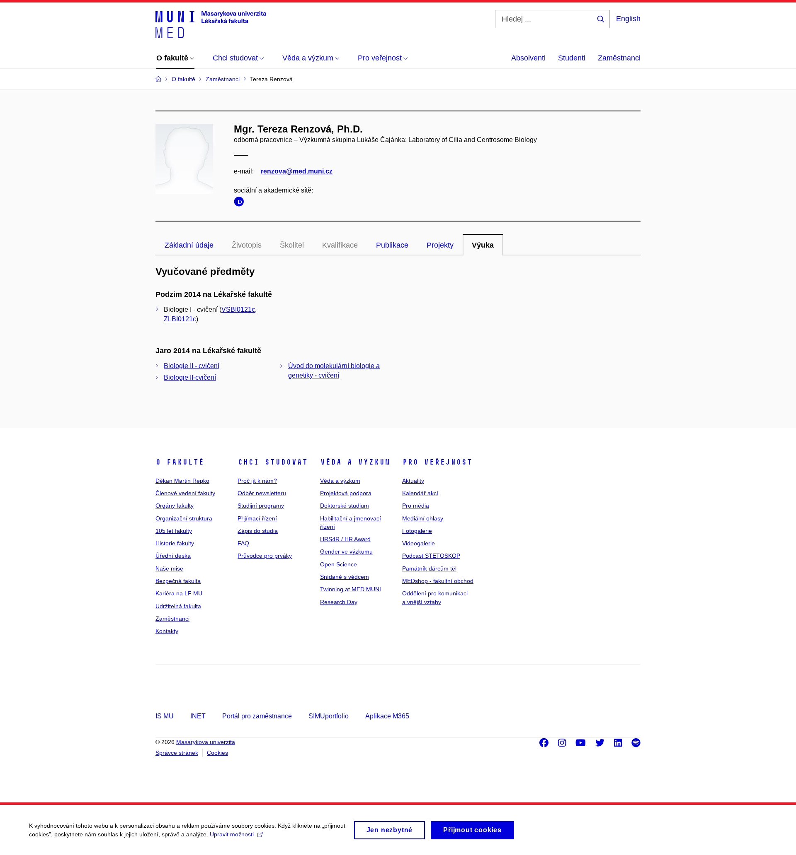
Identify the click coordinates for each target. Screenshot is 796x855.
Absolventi (528, 58)
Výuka (483, 245)
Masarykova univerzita (205, 742)
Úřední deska (173, 555)
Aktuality (413, 480)
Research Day (338, 602)
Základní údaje (189, 245)
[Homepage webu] (210, 24)
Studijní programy (261, 505)
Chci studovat (273, 462)
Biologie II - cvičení (191, 365)
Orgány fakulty (174, 505)
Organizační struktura (183, 518)
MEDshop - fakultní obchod (437, 581)
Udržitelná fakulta (178, 606)
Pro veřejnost (437, 462)
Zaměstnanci (619, 58)
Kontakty (166, 631)
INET (198, 716)
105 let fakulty (173, 530)
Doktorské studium (344, 505)
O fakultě (179, 462)
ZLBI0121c (180, 319)
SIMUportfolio (328, 716)
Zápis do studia (258, 530)
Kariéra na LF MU (178, 593)
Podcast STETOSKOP (431, 555)
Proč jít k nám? (257, 480)
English (628, 18)
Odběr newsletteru (262, 493)
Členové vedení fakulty (185, 493)
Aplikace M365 (387, 716)
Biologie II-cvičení (190, 377)
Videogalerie (418, 543)
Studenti (571, 58)
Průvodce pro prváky (265, 555)
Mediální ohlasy (422, 518)
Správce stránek (176, 752)
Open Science (338, 564)
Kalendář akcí (420, 493)
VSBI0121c (238, 309)
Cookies (217, 752)
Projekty (440, 245)
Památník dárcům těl (429, 568)
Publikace (392, 245)
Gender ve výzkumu (346, 551)
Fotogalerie (417, 530)
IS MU (164, 716)
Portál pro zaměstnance (257, 716)
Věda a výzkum (355, 462)
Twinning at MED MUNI (350, 589)
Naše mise (169, 568)
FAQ (243, 543)
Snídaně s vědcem (344, 576)
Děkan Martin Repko (182, 480)
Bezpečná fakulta (178, 581)
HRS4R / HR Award (345, 539)
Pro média (415, 505)
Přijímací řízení (257, 518)
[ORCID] (241, 203)
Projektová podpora (345, 493)
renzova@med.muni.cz (296, 171)
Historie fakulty (174, 543)
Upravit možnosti (232, 834)
